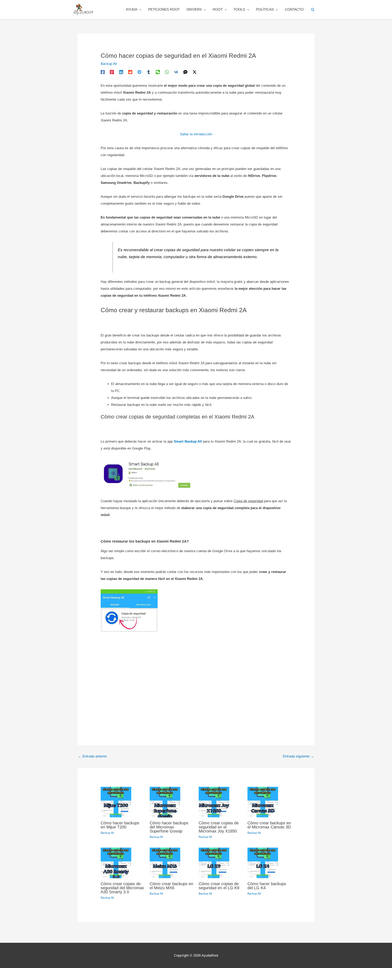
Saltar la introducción (196, 134)
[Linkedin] (121, 72)
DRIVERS (194, 9)
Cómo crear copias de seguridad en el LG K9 (219, 885)
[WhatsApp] (167, 72)
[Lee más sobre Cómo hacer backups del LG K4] (262, 863)
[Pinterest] (112, 72)
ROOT (218, 9)
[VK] (176, 72)
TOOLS (239, 9)
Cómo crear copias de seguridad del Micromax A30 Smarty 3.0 (122, 887)
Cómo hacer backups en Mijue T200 (120, 825)
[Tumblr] (149, 72)
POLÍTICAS (265, 9)
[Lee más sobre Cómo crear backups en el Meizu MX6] (165, 863)
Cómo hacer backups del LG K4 (266, 885)
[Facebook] (103, 72)
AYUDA (131, 9)
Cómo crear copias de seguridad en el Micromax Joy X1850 (219, 827)
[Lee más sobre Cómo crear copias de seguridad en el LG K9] (214, 863)
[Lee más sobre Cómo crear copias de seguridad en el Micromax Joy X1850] (214, 802)
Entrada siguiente (298, 756)
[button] (313, 9)
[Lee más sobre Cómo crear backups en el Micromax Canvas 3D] (262, 802)
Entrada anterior (92, 756)
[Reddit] (130, 72)
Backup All (109, 64)
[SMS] (185, 72)
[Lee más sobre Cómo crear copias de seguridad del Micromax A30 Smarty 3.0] (116, 863)
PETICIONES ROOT (164, 9)
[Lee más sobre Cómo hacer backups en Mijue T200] (116, 802)
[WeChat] (158, 72)
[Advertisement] (196, 679)
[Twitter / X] (195, 72)
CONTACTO (294, 9)
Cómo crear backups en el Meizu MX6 (171, 885)
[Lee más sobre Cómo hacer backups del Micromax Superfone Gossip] (165, 802)
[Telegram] (139, 72)
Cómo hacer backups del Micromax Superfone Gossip (169, 827)
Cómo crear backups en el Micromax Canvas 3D (269, 825)
